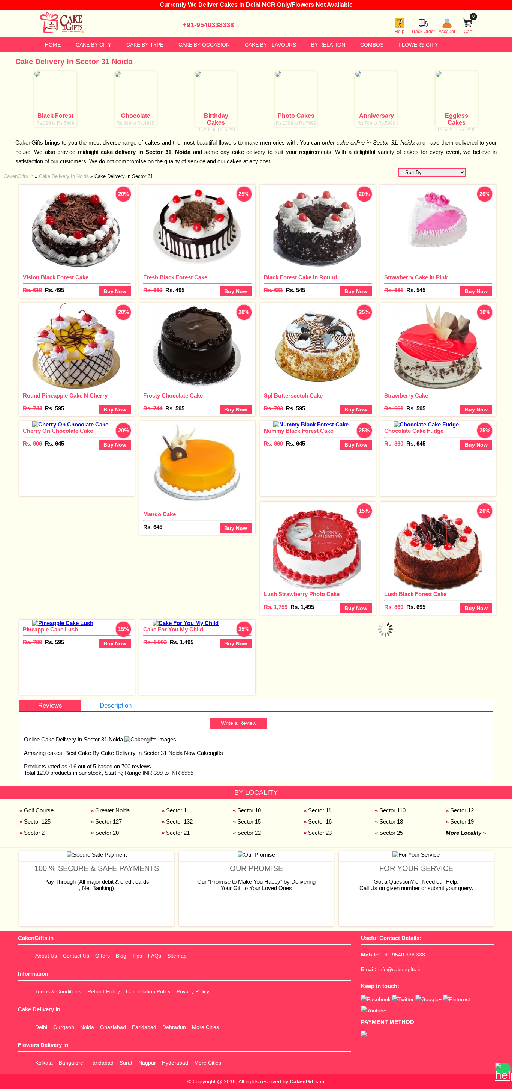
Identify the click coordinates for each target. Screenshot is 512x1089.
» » (78, 176)
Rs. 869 (393, 607)
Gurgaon (63, 1027)
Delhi (41, 1027)
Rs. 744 (32, 408)
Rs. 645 (54, 443)
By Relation (328, 45)
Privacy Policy (193, 991)
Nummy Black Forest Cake (298, 431)
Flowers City (418, 45)
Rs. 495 (54, 290)
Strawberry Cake (406, 395)
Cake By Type (144, 45)
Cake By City (93, 45)
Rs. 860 (273, 443)
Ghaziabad (113, 1027)
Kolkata (44, 1063)
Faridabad (144, 1027)
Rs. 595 (54, 408)
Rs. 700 (32, 642)
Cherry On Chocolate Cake (58, 431)
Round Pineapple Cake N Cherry (65, 395)
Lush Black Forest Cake (415, 594)
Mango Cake (159, 514)
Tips (137, 956)
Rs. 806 (32, 443)
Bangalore (71, 1063)
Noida (87, 1027)
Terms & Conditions (58, 991)
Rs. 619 (32, 290)
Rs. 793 (273, 408)
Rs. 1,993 (155, 642)
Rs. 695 (415, 607)
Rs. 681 (273, 290)
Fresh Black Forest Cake (175, 277)
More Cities (205, 1027)
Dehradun (174, 1027)
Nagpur (147, 1063)
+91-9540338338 (208, 25)
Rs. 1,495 (302, 607)
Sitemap (177, 956)
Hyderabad (175, 1063)
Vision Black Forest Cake (55, 277)
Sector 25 (391, 833)
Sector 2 (34, 833)
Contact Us (76, 956)
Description (116, 705)
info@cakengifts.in (400, 969)
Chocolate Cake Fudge (413, 431)
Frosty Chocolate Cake (173, 395)
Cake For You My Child (173, 629)
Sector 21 (178, 833)
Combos (371, 45)
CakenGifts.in (307, 1081)
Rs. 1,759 (275, 607)
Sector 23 (320, 833)
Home (53, 45)
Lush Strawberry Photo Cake (302, 594)
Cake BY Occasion (204, 45)
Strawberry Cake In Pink (416, 277)
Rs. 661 (393, 408)
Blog (121, 956)
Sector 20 (107, 833)
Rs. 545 (295, 290)
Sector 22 (249, 833)
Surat (126, 1063)
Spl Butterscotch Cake (293, 395)
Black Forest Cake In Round (300, 277)
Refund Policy (103, 991)
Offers (102, 956)
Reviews (50, 705)
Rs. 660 (152, 290)
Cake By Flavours (270, 45)
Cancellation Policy (148, 991)
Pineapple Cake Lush (50, 629)
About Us (46, 956)
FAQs (154, 956)
